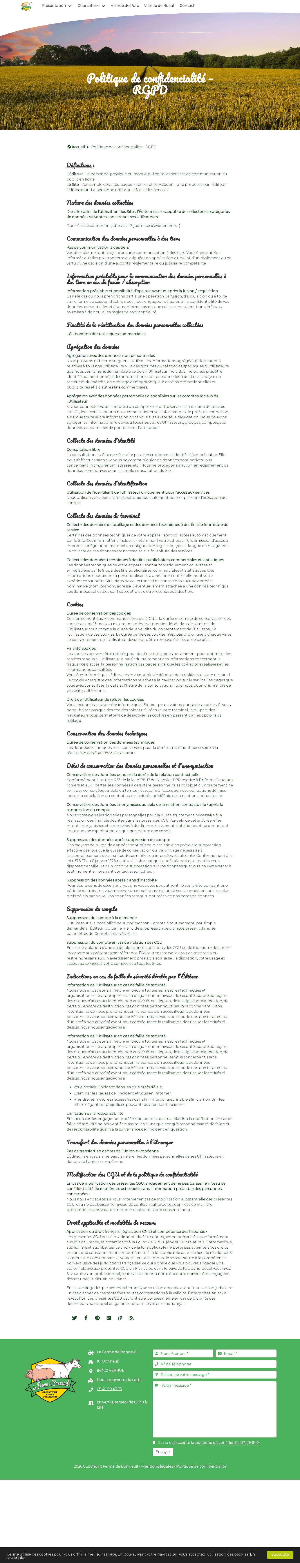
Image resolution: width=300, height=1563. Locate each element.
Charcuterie (88, 6)
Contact (187, 6)
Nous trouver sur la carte (119, 1380)
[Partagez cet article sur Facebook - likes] (86, 1318)
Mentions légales (157, 1466)
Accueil (78, 147)
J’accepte (280, 1554)
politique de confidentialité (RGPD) (227, 1443)
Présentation (54, 6)
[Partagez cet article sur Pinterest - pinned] (97, 1318)
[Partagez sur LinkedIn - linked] (109, 1318)
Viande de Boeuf (159, 6)
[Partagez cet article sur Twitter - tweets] (75, 1318)
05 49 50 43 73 (109, 1389)
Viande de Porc (125, 6)
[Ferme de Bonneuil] (27, 5)
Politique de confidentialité (201, 1466)
